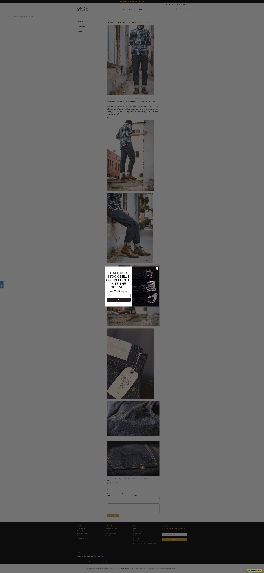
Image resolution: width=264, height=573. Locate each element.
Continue (119, 300)
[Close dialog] (157, 268)
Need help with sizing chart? (254, 570)
